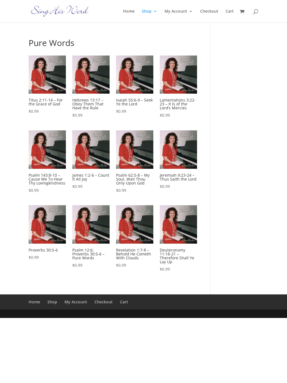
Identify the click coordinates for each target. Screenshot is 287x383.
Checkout (209, 11)
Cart (230, 11)
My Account (176, 11)
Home (129, 11)
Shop (147, 11)
